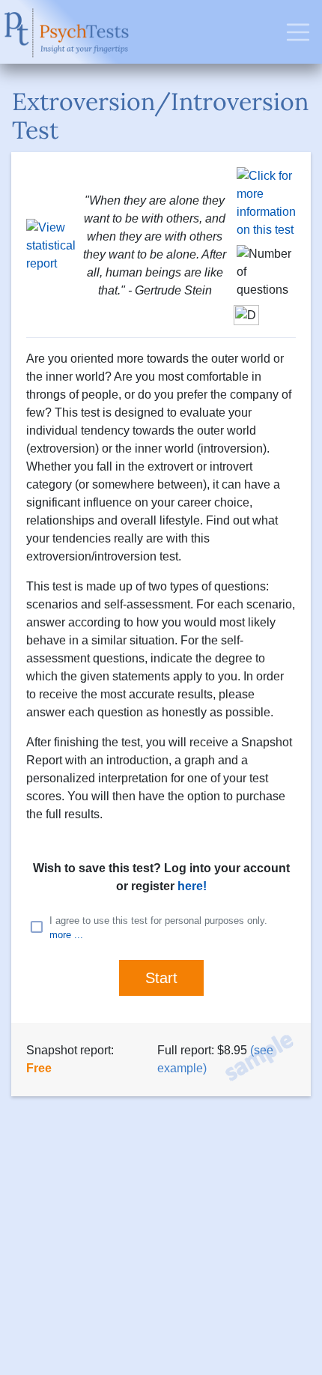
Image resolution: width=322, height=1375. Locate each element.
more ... (66, 934)
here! (192, 886)
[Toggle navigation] (298, 32)
